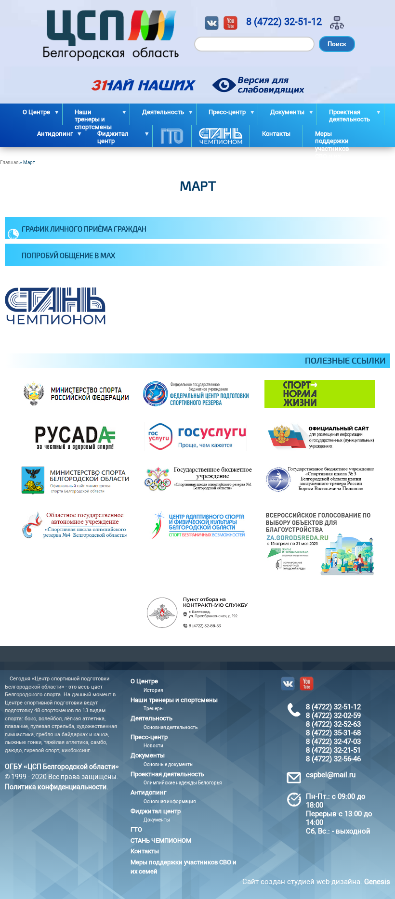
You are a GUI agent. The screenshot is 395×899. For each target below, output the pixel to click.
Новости (153, 745)
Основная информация (170, 801)
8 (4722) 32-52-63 (333, 724)
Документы (157, 819)
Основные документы (169, 764)
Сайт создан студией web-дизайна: (316, 881)
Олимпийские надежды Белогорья (183, 782)
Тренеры (154, 708)
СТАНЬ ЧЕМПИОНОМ (221, 136)
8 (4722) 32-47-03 (333, 741)
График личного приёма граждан (84, 228)
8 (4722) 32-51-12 (284, 21)
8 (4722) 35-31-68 (333, 733)
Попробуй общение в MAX (68, 255)
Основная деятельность (171, 727)
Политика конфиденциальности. (56, 787)
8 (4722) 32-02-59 (333, 715)
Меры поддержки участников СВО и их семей (332, 138)
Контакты (276, 133)
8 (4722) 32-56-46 (333, 759)
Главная (9, 162)
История (153, 690)
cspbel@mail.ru (331, 774)
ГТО (172, 136)
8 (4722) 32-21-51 (333, 750)
